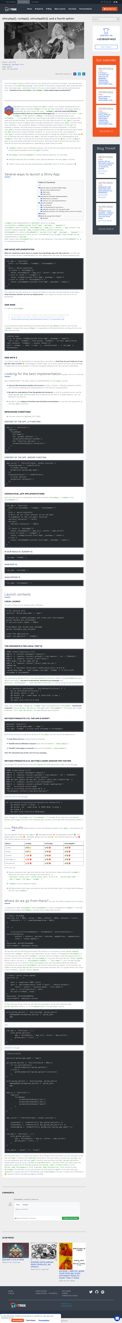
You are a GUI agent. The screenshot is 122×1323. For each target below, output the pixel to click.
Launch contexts (46, 203)
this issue (8, 86)
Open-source (60, 9)
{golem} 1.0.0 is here (13, 1260)
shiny (22, 64)
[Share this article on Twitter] (79, 74)
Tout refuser (31, 1320)
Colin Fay (12, 62)
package (15, 64)
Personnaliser (44, 1320)
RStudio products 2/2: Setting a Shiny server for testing (62, 211)
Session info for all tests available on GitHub (25, 1174)
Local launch (47, 205)
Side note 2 (47, 194)
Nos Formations (11, 2)
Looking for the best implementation (53, 196)
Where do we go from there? (50, 216)
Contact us (66, 1304)
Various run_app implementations (54, 200)
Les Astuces (35, 2)
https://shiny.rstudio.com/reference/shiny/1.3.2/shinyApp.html (37, 319)
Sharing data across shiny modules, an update (42, 1264)
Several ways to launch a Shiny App (53, 188)
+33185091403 (66, 1306)
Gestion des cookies (61, 1320)
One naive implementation (51, 190)
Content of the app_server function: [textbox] (26, 457)
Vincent (16, 109)
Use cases (66, 1291)
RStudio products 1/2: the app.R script (56, 209)
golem (9, 67)
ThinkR (65, 1293)
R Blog (49, 9)
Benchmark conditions (50, 198)
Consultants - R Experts (46, 1293)
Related (45, 218)
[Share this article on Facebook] (74, 74)
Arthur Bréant (106, 221)
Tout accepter (17, 1320)
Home (29, 9)
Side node (46, 192)
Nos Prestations (23, 2)
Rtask (73, 1281)
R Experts (39, 9)
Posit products (85, 9)
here (27, 366)
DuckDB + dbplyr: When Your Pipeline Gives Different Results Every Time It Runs (71, 1274)
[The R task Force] (11, 9)
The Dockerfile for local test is (53, 207)
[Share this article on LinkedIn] (83, 74)
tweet (33, 88)
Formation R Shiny (70, 1296)
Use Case (72, 9)
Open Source (41, 1291)
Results (43, 214)
